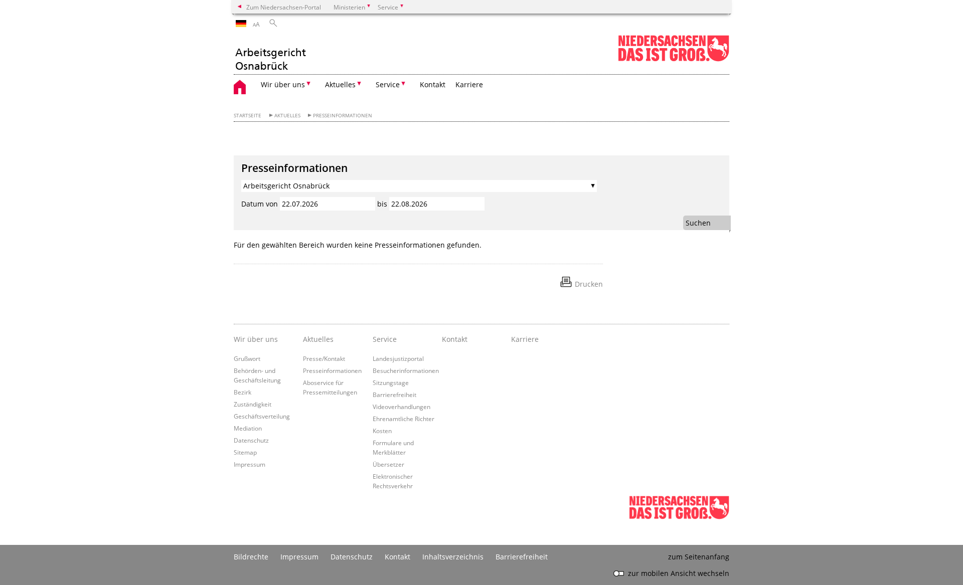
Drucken (589, 284)
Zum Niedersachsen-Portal (283, 7)
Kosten (382, 431)
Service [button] (388, 84)
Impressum (249, 464)
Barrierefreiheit (394, 395)
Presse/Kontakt (324, 358)
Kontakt (432, 84)
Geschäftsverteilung (262, 416)
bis (382, 204)
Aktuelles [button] (340, 84)
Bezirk (242, 392)
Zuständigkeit (252, 404)
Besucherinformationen (406, 370)
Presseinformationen (342, 115)
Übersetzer (388, 464)
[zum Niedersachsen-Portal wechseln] (673, 59)
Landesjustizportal (398, 358)
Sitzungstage (391, 382)
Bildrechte (251, 556)
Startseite (247, 115)
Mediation (248, 428)
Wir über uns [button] (283, 84)
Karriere (469, 84)
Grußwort (247, 358)
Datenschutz (251, 440)
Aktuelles (287, 115)
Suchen (698, 223)
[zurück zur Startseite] (270, 54)
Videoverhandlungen (401, 407)
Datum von (259, 204)
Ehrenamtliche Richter (403, 419)
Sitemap (245, 452)
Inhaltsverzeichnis (453, 556)
